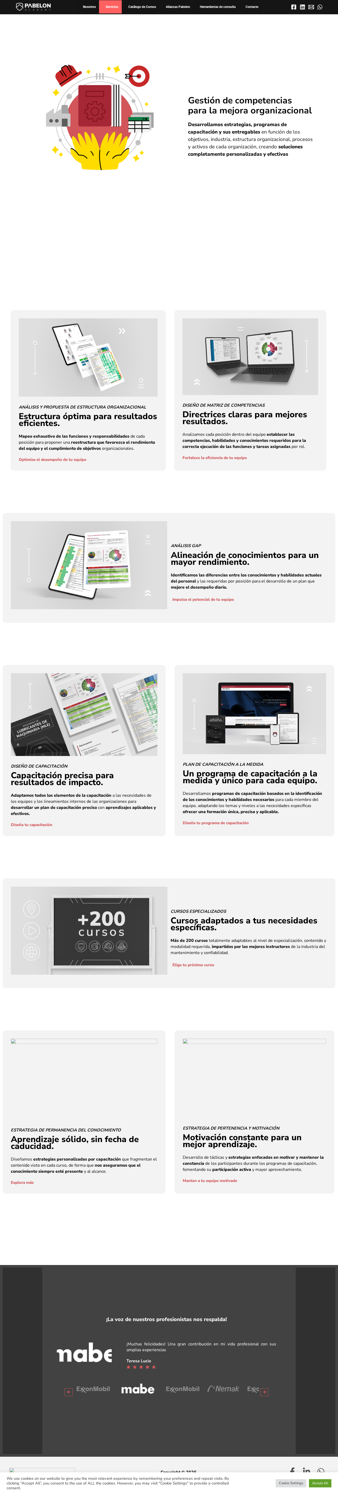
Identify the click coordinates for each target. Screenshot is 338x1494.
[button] (69, 1392)
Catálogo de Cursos (142, 7)
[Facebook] (294, 7)
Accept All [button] (320, 1483)
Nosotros (89, 7)
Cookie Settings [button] (291, 1483)
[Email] (311, 7)
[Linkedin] (302, 7)
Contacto (252, 7)
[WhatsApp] (320, 7)
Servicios (112, 7)
